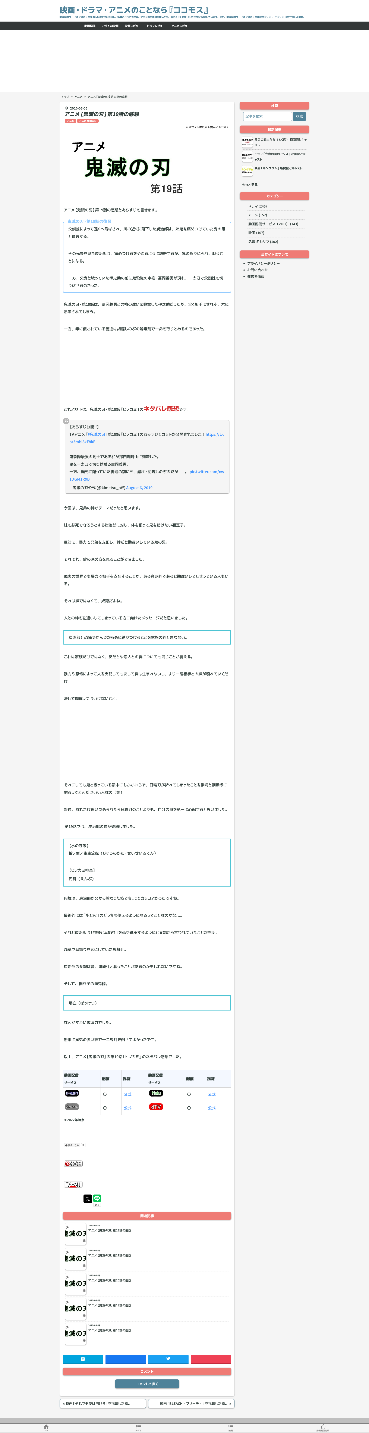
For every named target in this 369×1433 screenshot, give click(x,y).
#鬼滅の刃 (96, 434)
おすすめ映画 (110, 26)
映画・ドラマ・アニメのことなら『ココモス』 (135, 9)
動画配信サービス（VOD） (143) (273, 224)
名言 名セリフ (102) (263, 241)
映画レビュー (133, 26)
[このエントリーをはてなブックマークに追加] (83, 1359)
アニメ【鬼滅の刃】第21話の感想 (109, 1255)
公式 (128, 1094)
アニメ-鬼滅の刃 (88, 121)
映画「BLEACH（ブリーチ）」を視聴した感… (195, 1403)
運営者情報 (255, 276)
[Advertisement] (184, 62)
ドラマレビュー (156, 26)
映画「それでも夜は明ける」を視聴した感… (97, 1403)
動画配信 (89, 26)
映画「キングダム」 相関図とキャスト (279, 168)
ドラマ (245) (257, 206)
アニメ (70, 121)
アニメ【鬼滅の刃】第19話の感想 (102, 114)
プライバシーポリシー (263, 263)
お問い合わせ (257, 270)
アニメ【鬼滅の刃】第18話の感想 (109, 1305)
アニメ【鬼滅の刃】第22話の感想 (109, 1230)
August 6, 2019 (139, 487)
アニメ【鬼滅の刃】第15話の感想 (109, 1330)
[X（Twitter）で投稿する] (87, 1199)
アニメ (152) (257, 215)
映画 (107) (256, 232)
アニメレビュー (180, 26)
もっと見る (250, 184)
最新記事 (274, 129)
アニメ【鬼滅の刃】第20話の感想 (109, 1280)
